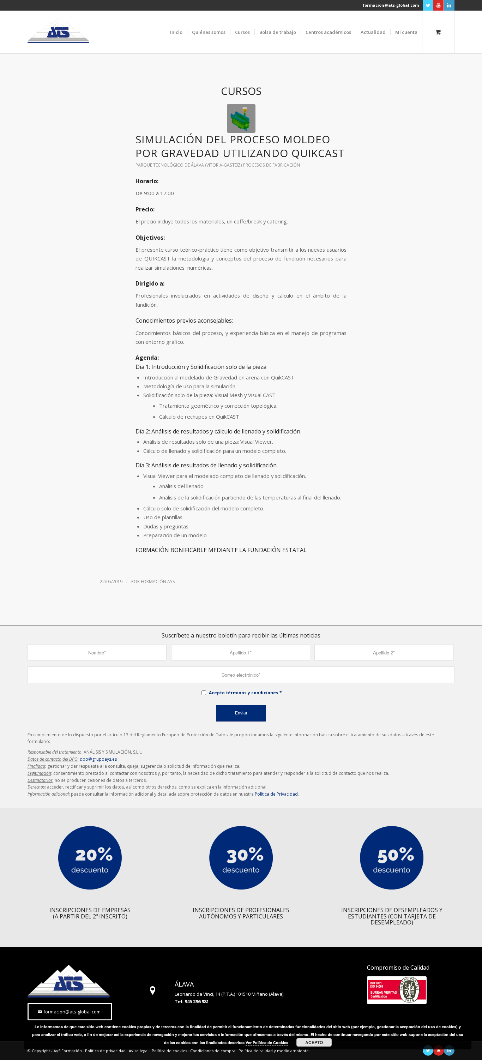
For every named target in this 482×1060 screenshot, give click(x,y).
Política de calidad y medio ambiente (274, 1050)
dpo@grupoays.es (98, 759)
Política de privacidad (105, 1050)
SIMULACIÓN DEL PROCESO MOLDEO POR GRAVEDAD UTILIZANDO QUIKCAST (240, 146)
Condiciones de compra (212, 1050)
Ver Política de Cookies (267, 1042)
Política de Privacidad (276, 794)
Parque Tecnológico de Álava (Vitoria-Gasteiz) (188, 165)
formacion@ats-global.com (391, 5)
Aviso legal (139, 1050)
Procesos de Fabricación (271, 165)
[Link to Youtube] (438, 5)
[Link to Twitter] (428, 5)
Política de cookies (169, 1050)
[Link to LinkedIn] (449, 5)
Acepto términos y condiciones (243, 693)
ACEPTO (314, 1042)
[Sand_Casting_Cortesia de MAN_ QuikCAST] (241, 118)
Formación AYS (158, 582)
